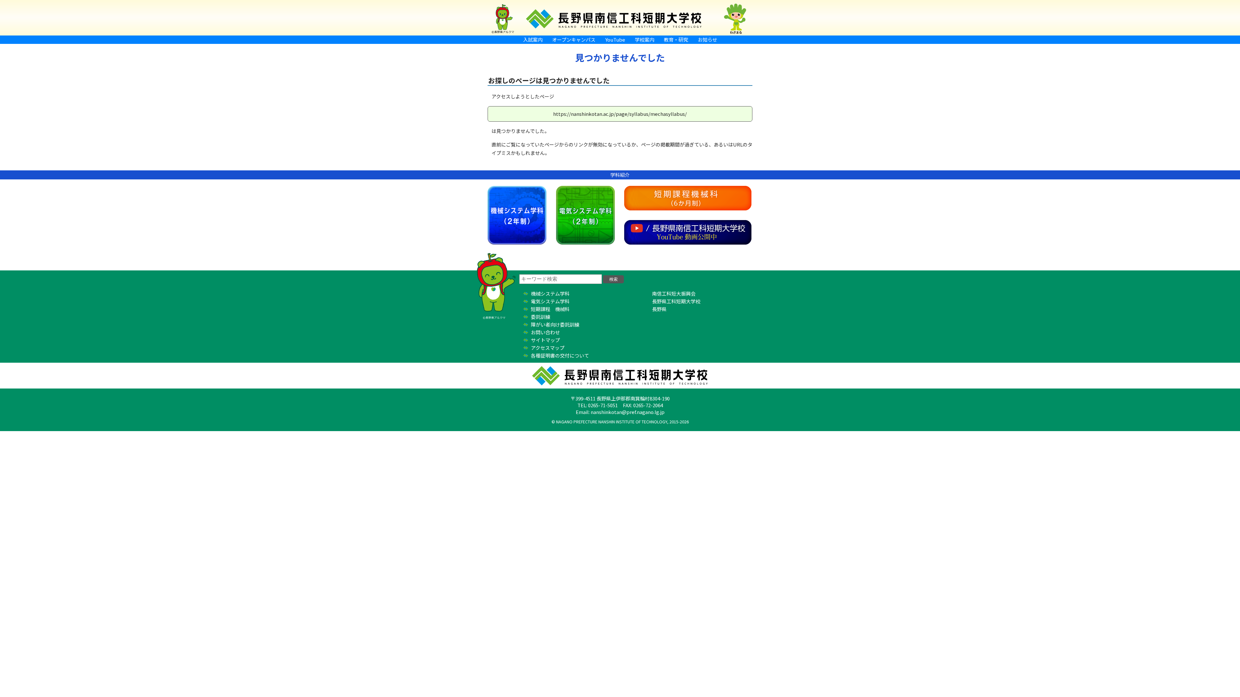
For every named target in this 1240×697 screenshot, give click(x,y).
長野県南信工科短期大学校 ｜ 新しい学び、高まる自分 (620, 17)
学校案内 (644, 39)
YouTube (615, 39)
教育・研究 (676, 39)
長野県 (659, 309)
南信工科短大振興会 (674, 293)
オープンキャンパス (573, 39)
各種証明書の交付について (560, 355)
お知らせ (707, 39)
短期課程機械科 (687, 198)
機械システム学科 (517, 215)
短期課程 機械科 (550, 309)
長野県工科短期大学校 (676, 301)
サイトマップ (545, 340)
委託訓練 (540, 316)
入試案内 (532, 39)
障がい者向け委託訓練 (555, 324)
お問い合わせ (545, 332)
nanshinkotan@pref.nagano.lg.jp (628, 412)
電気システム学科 (585, 215)
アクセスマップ (547, 347)
